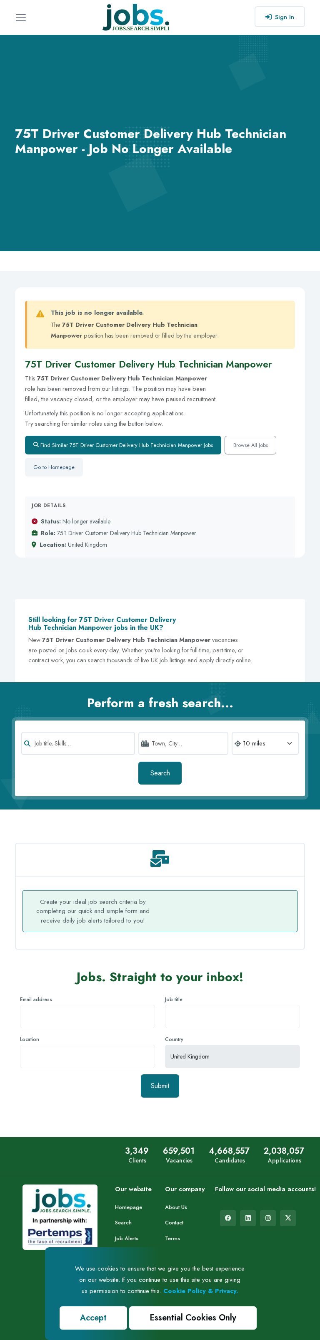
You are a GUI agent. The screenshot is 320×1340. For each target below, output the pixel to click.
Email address (36, 999)
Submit (160, 1086)
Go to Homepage (54, 467)
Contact (174, 1222)
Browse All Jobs (250, 445)
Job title (173, 999)
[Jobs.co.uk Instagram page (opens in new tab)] (268, 1218)
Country (174, 1039)
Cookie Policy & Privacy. (200, 1291)
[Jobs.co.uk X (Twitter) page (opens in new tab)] (288, 1218)
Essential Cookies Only (193, 1318)
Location (29, 1039)
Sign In (284, 17)
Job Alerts (126, 1238)
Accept (93, 1318)
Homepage (128, 1207)
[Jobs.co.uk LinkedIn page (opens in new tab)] (248, 1218)
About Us (176, 1207)
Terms (172, 1238)
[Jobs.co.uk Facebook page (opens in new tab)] (228, 1218)
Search (160, 773)
